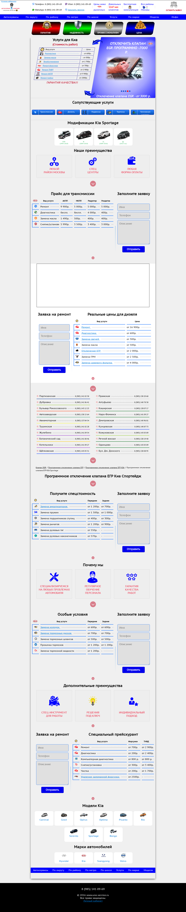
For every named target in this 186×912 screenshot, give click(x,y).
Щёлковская (46, 451)
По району (52, 17)
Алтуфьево (105, 402)
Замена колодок (50, 627)
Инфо (175, 17)
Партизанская (47, 396)
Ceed (64, 820)
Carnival (44, 820)
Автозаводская (47, 414)
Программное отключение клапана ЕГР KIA (104, 468)
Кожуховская (106, 432)
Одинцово (104, 445)
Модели (154, 17)
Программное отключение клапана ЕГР (65, 468)
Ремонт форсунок (50, 66)
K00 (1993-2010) (64, 143)
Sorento (73, 836)
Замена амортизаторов (54, 506)
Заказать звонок (76, 10)
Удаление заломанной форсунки (100, 777)
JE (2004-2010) (83, 143)
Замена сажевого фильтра (97, 362)
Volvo (123, 861)
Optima (103, 820)
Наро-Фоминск (107, 414)
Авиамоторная (47, 420)
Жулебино (45, 432)
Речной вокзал (107, 438)
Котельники (46, 445)
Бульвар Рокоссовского (53, 408)
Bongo (113, 836)
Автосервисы (11, 17)
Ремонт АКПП (47, 74)
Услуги (113, 17)
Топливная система (145, 113)
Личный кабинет (93, 901)
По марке (134, 17)
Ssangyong (103, 861)
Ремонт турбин (46, 78)
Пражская (104, 396)
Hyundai (64, 861)
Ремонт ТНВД (48, 70)
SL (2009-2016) (103, 143)
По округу (31, 17)
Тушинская (45, 426)
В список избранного (8, 1)
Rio (143, 820)
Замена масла (50, 58)
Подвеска (96, 112)
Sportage (93, 836)
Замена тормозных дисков (56, 633)
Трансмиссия (46, 112)
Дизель (71, 112)
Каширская (105, 408)
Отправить (133, 249)
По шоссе (93, 17)
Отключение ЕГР (91, 351)
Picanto (123, 820)
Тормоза (121, 112)
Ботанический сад (49, 438)
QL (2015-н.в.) (123, 143)
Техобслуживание (51, 62)
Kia (83, 861)
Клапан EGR (41, 468)
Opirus (83, 820)
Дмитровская (106, 420)
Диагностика (50, 53)
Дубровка (45, 402)
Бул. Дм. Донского (109, 451)
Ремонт (86, 327)
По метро (72, 17)
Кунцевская (105, 426)
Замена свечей (91, 339)
